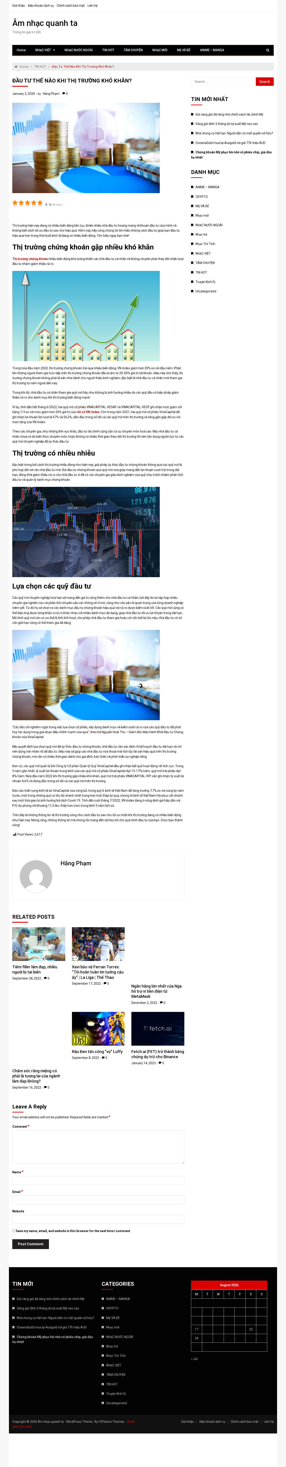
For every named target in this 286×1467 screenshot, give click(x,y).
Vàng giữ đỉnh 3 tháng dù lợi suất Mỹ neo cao (227, 124)
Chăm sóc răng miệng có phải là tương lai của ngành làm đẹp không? (36, 1056)
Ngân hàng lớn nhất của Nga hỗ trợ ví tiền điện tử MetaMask (156, 991)
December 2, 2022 (144, 1003)
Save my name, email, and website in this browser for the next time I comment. (73, 1231)
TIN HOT (108, 50)
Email (17, 1191)
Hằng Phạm (51, 93)
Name (17, 1172)
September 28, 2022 (26, 978)
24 (196, 1338)
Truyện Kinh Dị (205, 282)
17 (196, 1329)
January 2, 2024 (23, 93)
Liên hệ (92, 5)
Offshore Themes (111, 1421)
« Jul (194, 1359)
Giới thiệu (18, 5)
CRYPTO (202, 196)
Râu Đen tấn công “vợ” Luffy (97, 1051)
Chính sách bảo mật (71, 5)
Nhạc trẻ (201, 234)
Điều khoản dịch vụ (41, 5)
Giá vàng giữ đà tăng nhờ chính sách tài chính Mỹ (229, 114)
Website (18, 1211)
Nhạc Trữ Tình (205, 244)
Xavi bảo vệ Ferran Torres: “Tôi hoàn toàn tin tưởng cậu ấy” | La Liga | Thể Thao (98, 972)
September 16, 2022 (26, 1068)
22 (251, 1329)
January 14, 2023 (143, 1063)
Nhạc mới (202, 215)
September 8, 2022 (85, 1058)
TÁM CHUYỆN (133, 50)
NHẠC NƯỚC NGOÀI (79, 50)
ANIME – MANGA (212, 50)
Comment (20, 1126)
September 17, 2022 (86, 983)
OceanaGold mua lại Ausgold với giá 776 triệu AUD (230, 143)
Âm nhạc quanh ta (45, 23)
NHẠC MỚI (159, 50)
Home (21, 50)
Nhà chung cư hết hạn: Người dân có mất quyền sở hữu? (234, 133)
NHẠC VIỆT (43, 50)
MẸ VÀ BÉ (183, 50)
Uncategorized (206, 291)
